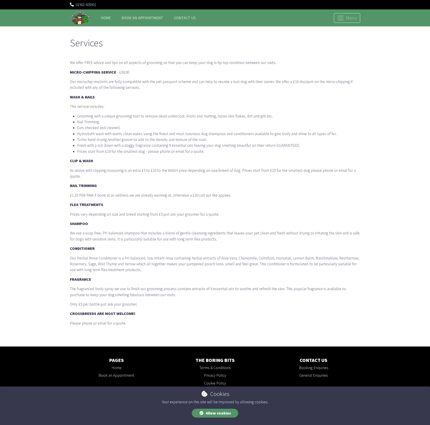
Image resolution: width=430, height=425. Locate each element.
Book (142, 17)
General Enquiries (313, 375)
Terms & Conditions (215, 367)
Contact (185, 17)
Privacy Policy (215, 375)
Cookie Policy (215, 383)
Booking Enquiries (313, 367)
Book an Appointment (116, 375)
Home (106, 17)
